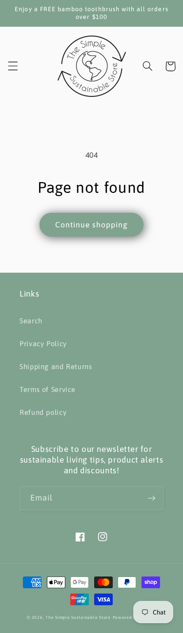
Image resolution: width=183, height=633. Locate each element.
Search (31, 320)
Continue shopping (91, 224)
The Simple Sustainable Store (78, 617)
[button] (12, 66)
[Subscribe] (152, 498)
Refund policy (43, 412)
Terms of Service (48, 389)
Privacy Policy (43, 343)
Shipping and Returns (56, 366)
